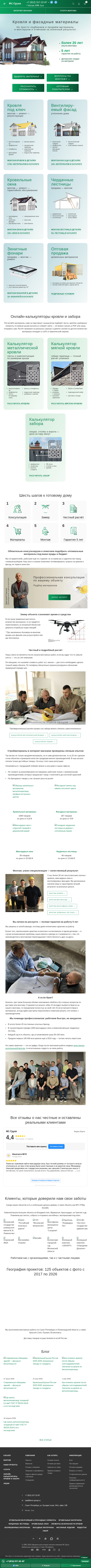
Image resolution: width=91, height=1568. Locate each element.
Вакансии (28, 1464)
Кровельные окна (40, 1524)
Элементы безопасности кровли (67, 1524)
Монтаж (46, 539)
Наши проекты (11, 1465)
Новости (28, 1460)
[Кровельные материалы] (24, 796)
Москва (31, 5)
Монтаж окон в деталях (20, 230)
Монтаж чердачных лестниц (62, 912)
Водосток (81, 1527)
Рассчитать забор (39, 476)
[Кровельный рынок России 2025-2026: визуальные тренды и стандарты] (45, 1364)
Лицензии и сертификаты (34, 1471)
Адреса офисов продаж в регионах (34, 1475)
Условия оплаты (53, 1460)
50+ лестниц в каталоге (64, 233)
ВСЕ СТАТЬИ (45, 1440)
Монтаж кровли (56, 893)
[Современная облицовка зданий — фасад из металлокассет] (16, 1364)
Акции (6, 1483)
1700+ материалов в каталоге (23, 164)
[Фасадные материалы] (66, 796)
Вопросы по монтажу (63, 77)
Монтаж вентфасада (58, 899)
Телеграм (39, 1538)
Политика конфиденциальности (77, 1479)
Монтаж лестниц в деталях (66, 230)
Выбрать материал (26, 76)
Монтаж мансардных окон (61, 906)
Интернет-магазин (23, 11)
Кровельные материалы (24, 812)
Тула (42, 5)
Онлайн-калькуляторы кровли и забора (11, 1476)
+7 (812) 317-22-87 (37, 2)
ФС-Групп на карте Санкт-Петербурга (45, 1185)
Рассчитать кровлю (18, 404)
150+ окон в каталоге (18, 233)
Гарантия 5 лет (73, 539)
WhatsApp (45, 1538)
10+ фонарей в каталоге (20, 297)
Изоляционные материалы (17, 1527)
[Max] (55, 2)
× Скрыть (84, 1557)
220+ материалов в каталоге (66, 164)
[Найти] (73, 4)
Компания (30, 1455)
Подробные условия (62, 294)
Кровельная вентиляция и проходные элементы (32, 1520)
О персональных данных (78, 1474)
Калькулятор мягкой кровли (64, 735)
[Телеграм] (51, 2)
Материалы (17, 539)
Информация (75, 1455)
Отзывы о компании (32, 1467)
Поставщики (73, 1464)
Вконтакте (33, 1538)
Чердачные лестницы (66, 852)
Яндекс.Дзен (57, 1538)
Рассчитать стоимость (27, 87)
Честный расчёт (73, 517)
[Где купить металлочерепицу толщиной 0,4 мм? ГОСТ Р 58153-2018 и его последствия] (16, 1406)
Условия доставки (53, 1464)
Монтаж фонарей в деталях (22, 293)
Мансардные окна (24, 852)
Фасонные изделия (65, 1527)
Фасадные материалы (66, 812)
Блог (71, 1460)
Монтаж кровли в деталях (21, 160)
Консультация (18, 517)
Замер (45, 517)
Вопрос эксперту (59, 597)
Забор (45, 1531)
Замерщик (85, 1561)
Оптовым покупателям (61, 87)
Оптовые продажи (75, 1467)
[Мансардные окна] (24, 836)
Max (51, 1538)
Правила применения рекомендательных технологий (76, 1486)
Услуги (7, 1469)
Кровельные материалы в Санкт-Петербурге (38, 1547)
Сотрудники (29, 1480)
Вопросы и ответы (75, 1471)
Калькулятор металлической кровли (27, 735)
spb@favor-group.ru (33, 1500)
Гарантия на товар (53, 1467)
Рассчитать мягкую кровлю (66, 404)
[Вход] (79, 4)
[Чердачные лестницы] (66, 836)
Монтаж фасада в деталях (65, 160)
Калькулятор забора (44, 741)
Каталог (7, 1455)
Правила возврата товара (53, 1472)
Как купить (52, 1455)
